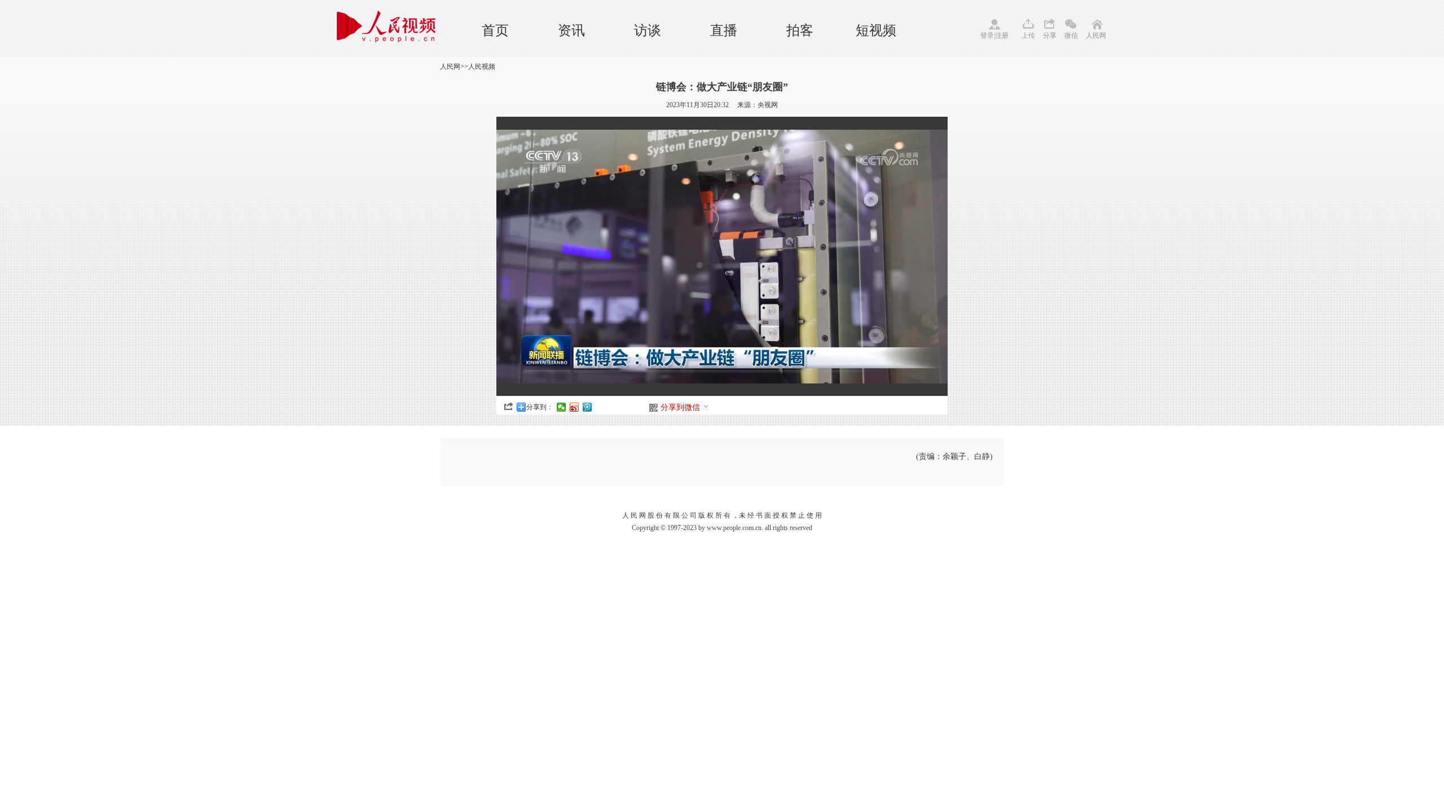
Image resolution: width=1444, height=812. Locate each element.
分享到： (539, 407)
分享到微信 (680, 407)
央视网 (768, 105)
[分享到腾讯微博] (587, 407)
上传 (1028, 35)
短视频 (876, 30)
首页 (495, 30)
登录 (987, 35)
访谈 (647, 30)
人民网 (1096, 35)
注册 (1002, 35)
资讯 (571, 30)
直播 (723, 30)
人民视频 (481, 66)
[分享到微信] (561, 407)
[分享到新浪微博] (574, 407)
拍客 (799, 30)
